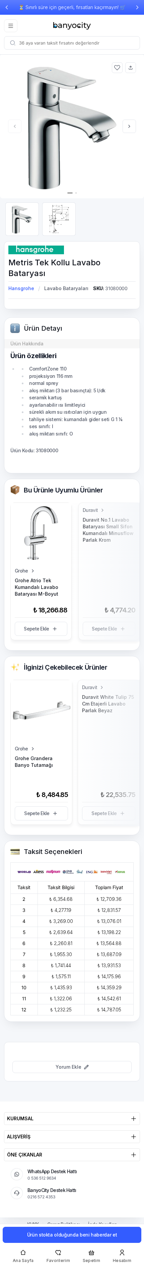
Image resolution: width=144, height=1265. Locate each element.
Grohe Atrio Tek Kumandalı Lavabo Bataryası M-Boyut (36, 587)
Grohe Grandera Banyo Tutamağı (34, 761)
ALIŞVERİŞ (18, 1136)
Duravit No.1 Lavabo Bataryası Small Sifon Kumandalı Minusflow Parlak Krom (108, 530)
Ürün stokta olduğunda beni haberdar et (72, 1235)
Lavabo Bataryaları (66, 288)
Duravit (90, 510)
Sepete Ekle (36, 628)
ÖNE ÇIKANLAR (24, 1154)
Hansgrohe (21, 288)
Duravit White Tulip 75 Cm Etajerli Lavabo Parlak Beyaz (108, 703)
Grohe (21, 571)
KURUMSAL (20, 1118)
